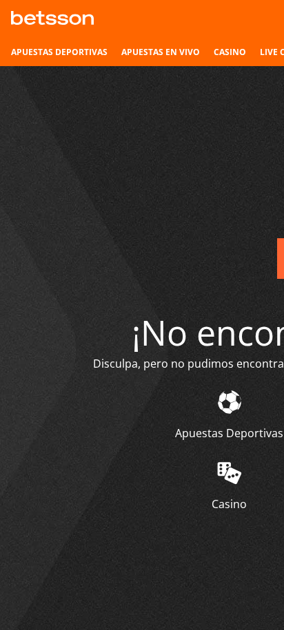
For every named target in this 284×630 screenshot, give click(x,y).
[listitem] (59, 52)
